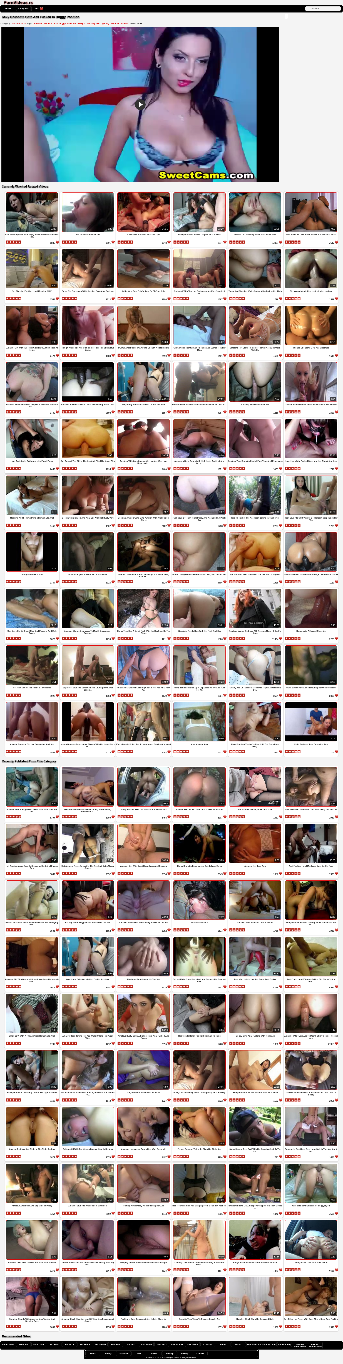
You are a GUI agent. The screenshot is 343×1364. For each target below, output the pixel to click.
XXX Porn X (85, 1344)
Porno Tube (38, 1344)
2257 (139, 1353)
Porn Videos (8, 1344)
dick (98, 23)
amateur (38, 23)
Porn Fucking (284, 1344)
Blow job (23, 1344)
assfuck (48, 23)
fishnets (124, 23)
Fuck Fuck (162, 1344)
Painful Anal (177, 1344)
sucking (91, 23)
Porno (223, 1344)
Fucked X (69, 1344)
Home (8, 8)
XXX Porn (54, 1344)
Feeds (154, 1353)
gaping (105, 23)
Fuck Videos (192, 1344)
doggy (62, 23)
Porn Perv (115, 1344)
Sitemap (169, 1353)
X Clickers (207, 1344)
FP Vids (131, 1344)
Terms (93, 1353)
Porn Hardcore (254, 1344)
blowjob (81, 23)
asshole (115, 23)
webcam (71, 23)
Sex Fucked (100, 1344)
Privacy (108, 1353)
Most (37, 8)
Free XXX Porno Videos (315, 1345)
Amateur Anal (19, 23)
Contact (200, 1353)
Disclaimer (123, 1353)
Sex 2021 (238, 1344)
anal (56, 23)
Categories (23, 8)
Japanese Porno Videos (300, 1345)
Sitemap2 (185, 1353)
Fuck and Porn (269, 1344)
